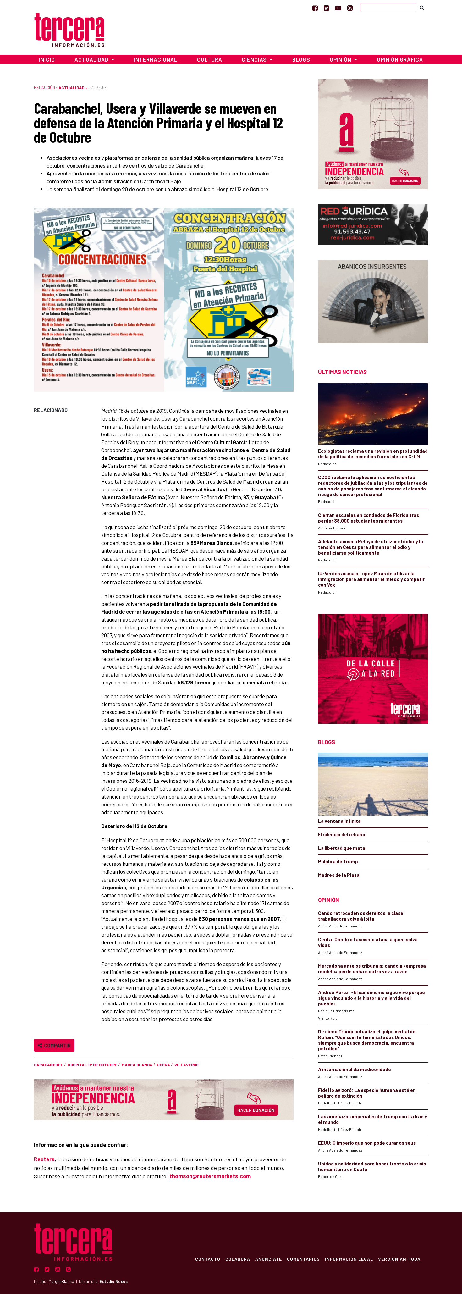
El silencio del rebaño (341, 834)
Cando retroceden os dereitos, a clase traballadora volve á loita (360, 915)
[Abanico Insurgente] (373, 303)
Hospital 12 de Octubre (92, 1064)
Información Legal (349, 1258)
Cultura (209, 59)
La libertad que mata (341, 848)
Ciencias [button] (255, 59)
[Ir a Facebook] (315, 8)
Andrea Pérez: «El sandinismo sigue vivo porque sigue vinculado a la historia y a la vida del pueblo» (371, 997)
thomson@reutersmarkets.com (210, 1176)
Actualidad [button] (92, 59)
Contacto (207, 1258)
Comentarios (303, 1258)
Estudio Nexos (114, 1281)
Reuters (44, 1159)
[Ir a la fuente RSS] (350, 8)
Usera (163, 1064)
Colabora (237, 1258)
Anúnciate (268, 1258)
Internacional (155, 59)
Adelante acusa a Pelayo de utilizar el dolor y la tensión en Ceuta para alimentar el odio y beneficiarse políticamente (370, 547)
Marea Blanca (137, 1064)
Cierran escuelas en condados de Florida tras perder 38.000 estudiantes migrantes (368, 517)
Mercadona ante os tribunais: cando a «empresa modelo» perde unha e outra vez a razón (372, 968)
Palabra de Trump (338, 861)
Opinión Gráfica (400, 59)
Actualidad (71, 87)
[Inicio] (69, 29)
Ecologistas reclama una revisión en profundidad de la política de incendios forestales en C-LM (373, 453)
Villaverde (186, 1064)
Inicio (47, 59)
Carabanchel (48, 1064)
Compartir (56, 1045)
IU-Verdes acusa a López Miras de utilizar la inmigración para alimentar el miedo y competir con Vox (371, 579)
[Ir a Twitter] (326, 8)
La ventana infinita (339, 821)
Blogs (301, 59)
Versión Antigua (399, 1258)
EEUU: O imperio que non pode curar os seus (367, 1143)
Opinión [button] (341, 59)
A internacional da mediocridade (354, 1069)
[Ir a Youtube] (338, 8)
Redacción (44, 87)
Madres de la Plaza (339, 875)
